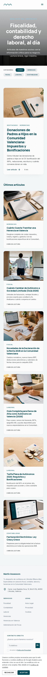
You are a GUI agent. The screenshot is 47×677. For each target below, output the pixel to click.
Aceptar (24, 672)
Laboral (18, 75)
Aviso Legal (29, 603)
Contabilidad (32, 75)
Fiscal (7, 75)
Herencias (31, 70)
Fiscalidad (7, 603)
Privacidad (29, 608)
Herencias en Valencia (11, 620)
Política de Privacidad (24, 650)
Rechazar (9, 672)
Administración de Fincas (12, 625)
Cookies (28, 612)
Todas (20, 70)
